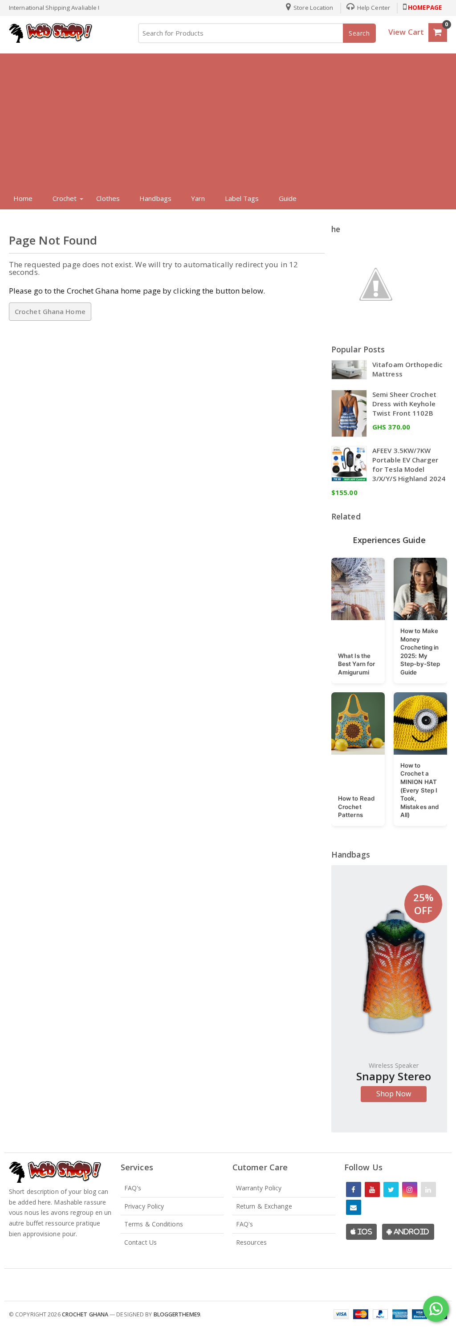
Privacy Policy (144, 1206)
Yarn (198, 198)
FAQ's (133, 1188)
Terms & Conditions (153, 1224)
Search (359, 33)
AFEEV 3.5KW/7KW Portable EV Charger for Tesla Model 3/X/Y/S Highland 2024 (408, 464)
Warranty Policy (259, 1188)
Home (23, 198)
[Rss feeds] (353, 1207)
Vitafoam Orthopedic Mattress (407, 369)
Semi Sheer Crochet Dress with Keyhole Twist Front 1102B (404, 403)
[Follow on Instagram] (409, 1189)
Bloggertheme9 (177, 1314)
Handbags (155, 198)
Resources (251, 1242)
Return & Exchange (264, 1206)
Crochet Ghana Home (50, 311)
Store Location (313, 8)
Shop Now (393, 1094)
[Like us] (353, 1189)
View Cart (406, 32)
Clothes (108, 198)
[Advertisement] (228, 120)
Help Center (373, 8)
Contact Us (140, 1242)
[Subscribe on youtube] (372, 1189)
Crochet (65, 198)
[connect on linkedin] (428, 1189)
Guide (288, 198)
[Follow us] (391, 1189)
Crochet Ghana (85, 1314)
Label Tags (242, 198)
